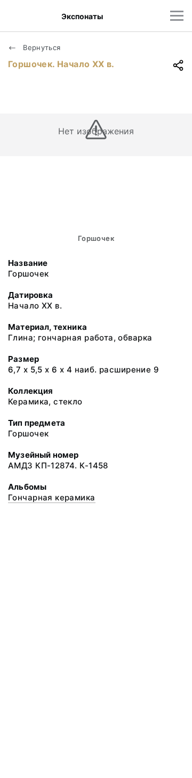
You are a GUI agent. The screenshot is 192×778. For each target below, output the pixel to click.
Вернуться (41, 47)
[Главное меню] (177, 15)
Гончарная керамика (51, 497)
